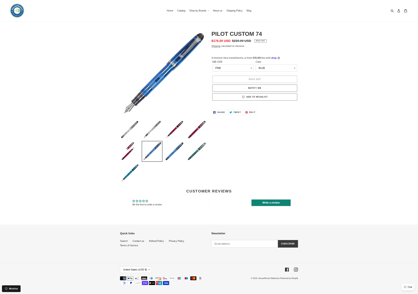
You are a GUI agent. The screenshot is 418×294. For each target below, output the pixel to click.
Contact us (138, 241)
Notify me (254, 88)
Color (258, 61)
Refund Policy (156, 241)
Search (124, 241)
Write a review (271, 202)
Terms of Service (129, 245)
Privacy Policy (176, 241)
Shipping (215, 46)
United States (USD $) (135, 269)
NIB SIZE (217, 61)
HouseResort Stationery (269, 278)
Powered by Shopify (289, 278)
